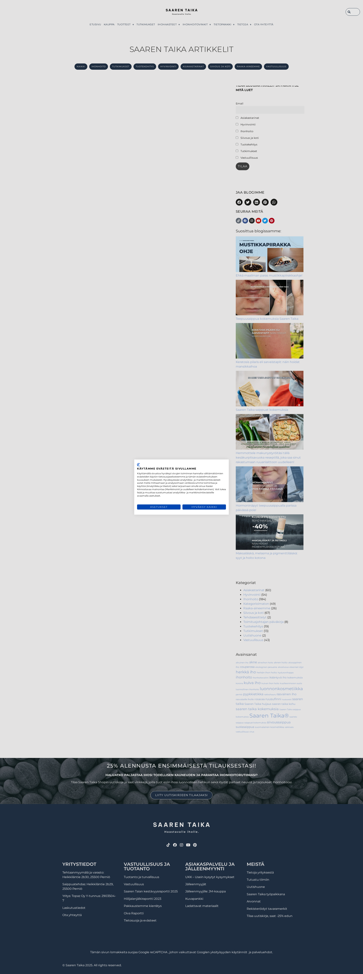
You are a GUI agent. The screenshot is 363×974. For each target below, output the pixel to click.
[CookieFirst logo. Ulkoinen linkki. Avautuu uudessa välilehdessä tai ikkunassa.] (138, 464)
